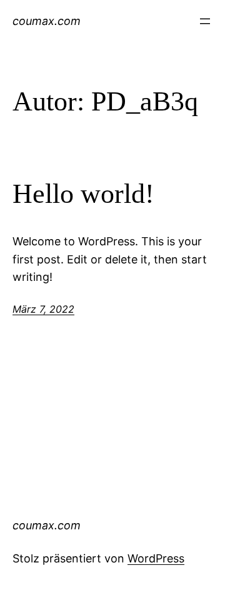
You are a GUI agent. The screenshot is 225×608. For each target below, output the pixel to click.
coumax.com (46, 20)
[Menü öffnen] (205, 21)
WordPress (156, 558)
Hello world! (83, 194)
